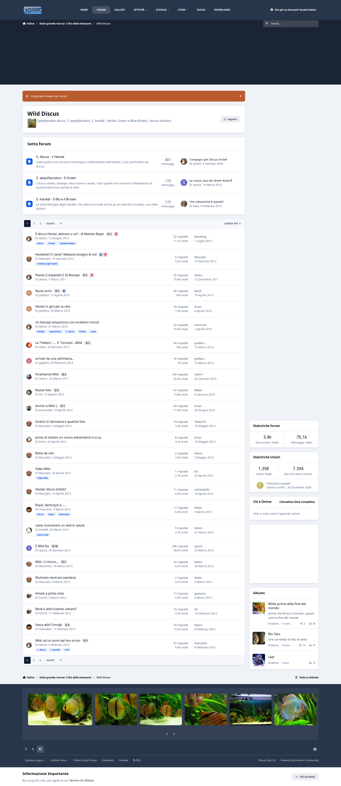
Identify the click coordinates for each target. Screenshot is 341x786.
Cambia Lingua (34, 760)
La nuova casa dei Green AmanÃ (211, 180)
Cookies (123, 760)
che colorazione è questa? (206, 202)
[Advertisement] (170, 57)
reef (271, 657)
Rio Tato (274, 634)
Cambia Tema (58, 760)
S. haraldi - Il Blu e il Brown (56, 199)
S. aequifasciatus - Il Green (56, 177)
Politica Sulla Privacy (85, 760)
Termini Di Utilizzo (81, 780)
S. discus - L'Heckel (50, 156)
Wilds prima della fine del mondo (287, 605)
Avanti (50, 223)
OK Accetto (307, 777)
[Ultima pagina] (61, 223)
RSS (138, 760)
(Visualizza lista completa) (297, 502)
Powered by (300, 760)
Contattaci (108, 760)
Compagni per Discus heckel (208, 159)
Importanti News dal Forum (49, 96)
